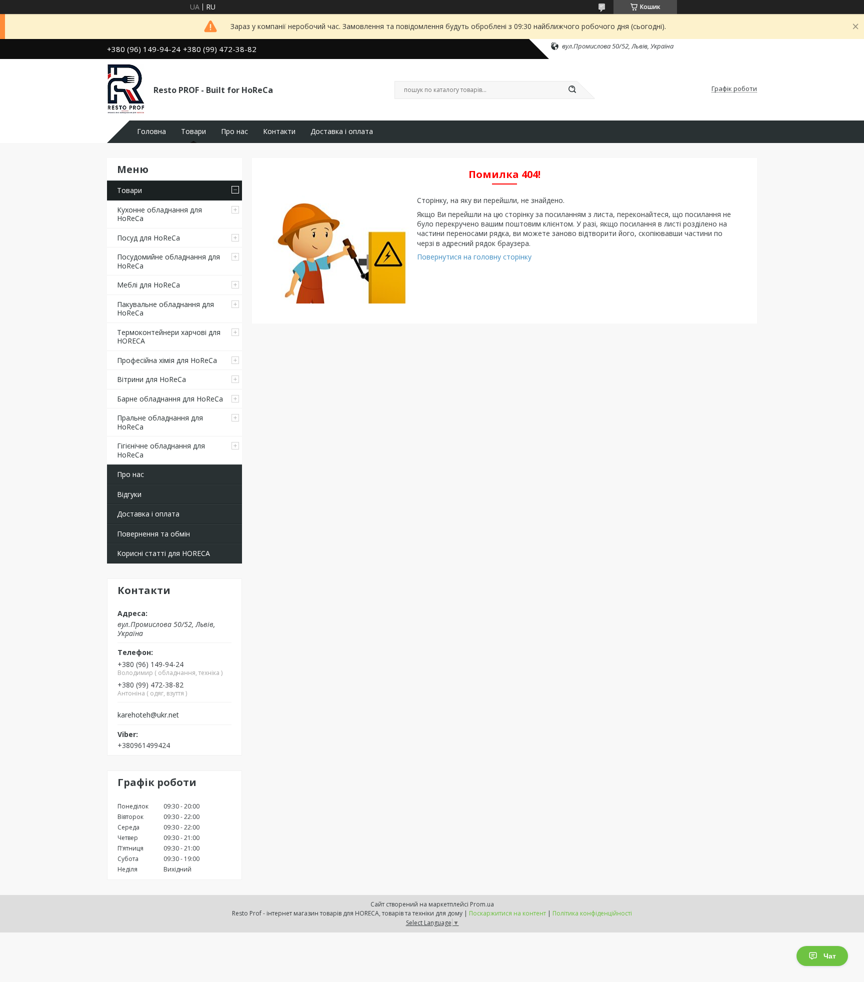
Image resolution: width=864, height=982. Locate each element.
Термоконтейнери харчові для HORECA (168, 337)
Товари (193, 131)
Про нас (234, 131)
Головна (151, 131)
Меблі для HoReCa (148, 285)
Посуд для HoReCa (148, 237)
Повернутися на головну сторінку (474, 257)
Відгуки (129, 494)
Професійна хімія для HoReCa (167, 360)
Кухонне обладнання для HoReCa (159, 214)
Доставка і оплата (341, 131)
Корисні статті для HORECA (163, 553)
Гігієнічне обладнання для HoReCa (161, 450)
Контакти (279, 131)
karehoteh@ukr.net (148, 715)
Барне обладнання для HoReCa (170, 399)
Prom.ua (482, 904)
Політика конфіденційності (592, 913)
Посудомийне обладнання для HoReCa (168, 261)
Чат (830, 956)
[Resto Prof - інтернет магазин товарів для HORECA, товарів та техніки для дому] (125, 89)
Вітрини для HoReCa (151, 379)
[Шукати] (572, 90)
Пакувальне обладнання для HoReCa (165, 309)
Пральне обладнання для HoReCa (160, 422)
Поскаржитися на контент (507, 913)
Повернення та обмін (153, 533)
